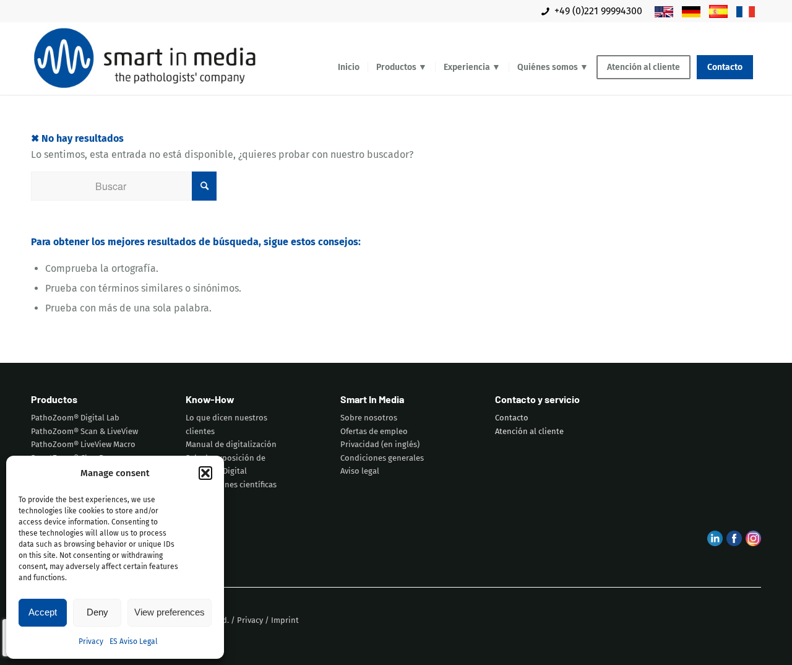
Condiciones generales (382, 458)
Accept (42, 612)
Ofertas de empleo (374, 431)
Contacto (511, 417)
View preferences (169, 612)
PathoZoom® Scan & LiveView (84, 431)
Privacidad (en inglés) (380, 444)
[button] (205, 473)
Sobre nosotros (368, 417)
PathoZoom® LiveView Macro (83, 444)
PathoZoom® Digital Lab (75, 417)
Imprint (285, 620)
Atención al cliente (529, 431)
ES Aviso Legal (134, 641)
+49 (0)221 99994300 (598, 11)
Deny (97, 612)
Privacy (91, 641)
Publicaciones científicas (231, 484)
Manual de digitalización (231, 444)
